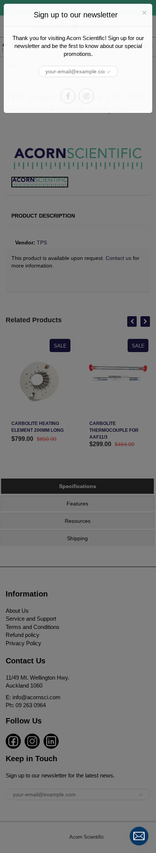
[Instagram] (86, 96)
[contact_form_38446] (138, 836)
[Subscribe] (108, 72)
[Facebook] (67, 96)
